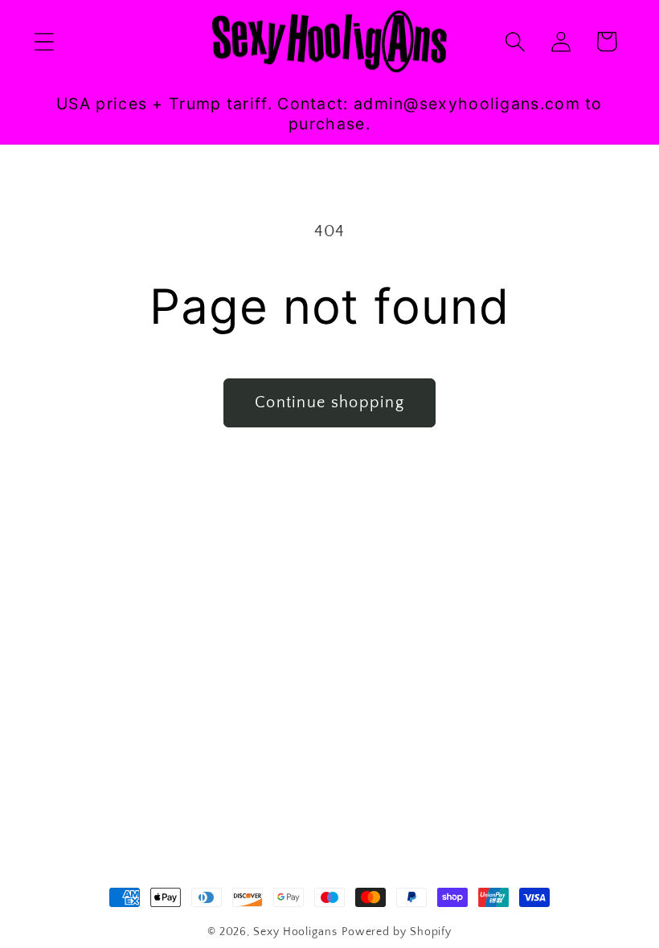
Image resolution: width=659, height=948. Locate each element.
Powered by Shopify (397, 932)
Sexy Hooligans (295, 932)
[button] (44, 41)
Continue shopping (329, 402)
